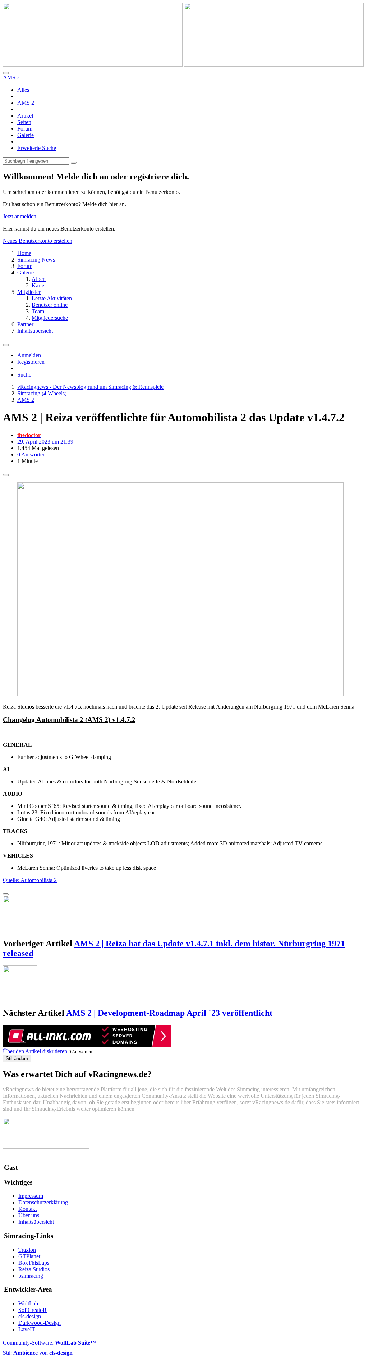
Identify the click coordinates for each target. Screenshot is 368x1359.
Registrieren (31, 362)
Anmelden (29, 355)
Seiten (24, 122)
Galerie (25, 135)
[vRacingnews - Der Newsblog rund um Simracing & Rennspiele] (183, 65)
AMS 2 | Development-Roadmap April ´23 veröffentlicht (169, 1013)
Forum (24, 129)
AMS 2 (25, 103)
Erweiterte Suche (36, 148)
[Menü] (6, 345)
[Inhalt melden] (6, 894)
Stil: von (38, 1353)
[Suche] (6, 73)
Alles (23, 90)
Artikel (25, 116)
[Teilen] (6, 475)
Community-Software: (49, 1343)
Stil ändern (17, 1058)
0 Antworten (31, 454)
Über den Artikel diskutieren (35, 1051)
